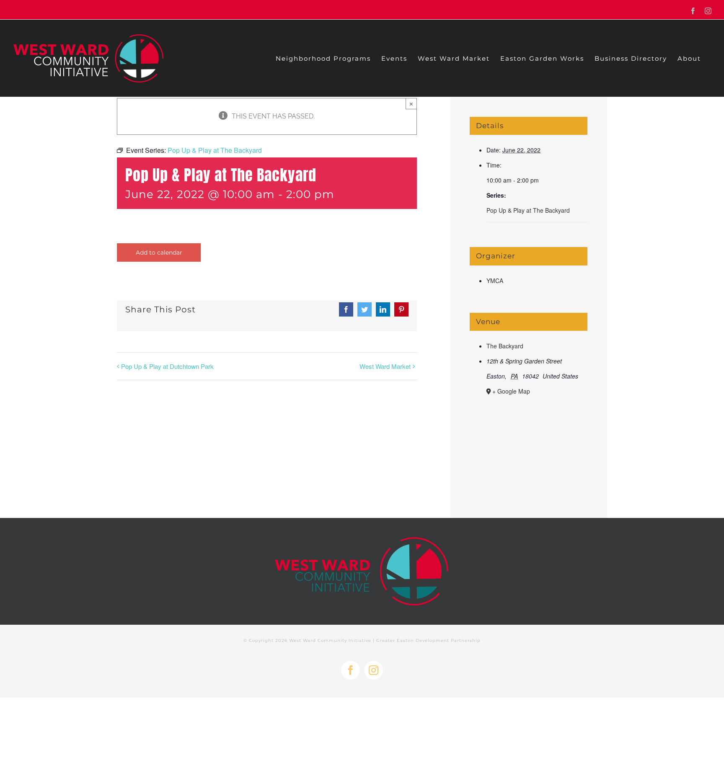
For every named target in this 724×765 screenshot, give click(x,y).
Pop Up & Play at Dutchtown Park (167, 366)
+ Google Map (511, 391)
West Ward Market (385, 366)
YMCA (494, 280)
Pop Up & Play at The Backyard (528, 210)
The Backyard (504, 346)
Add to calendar (159, 252)
